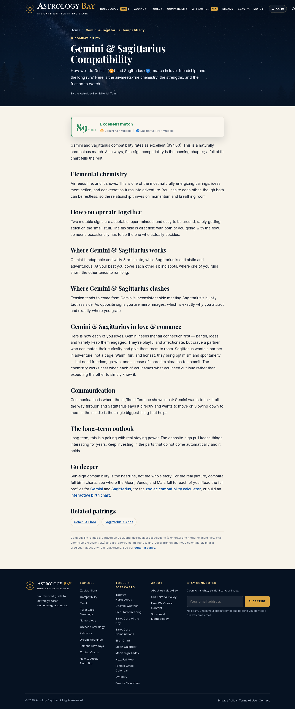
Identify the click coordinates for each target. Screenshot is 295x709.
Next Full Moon (125, 659)
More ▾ (258, 8)
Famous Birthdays (92, 646)
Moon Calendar (126, 646)
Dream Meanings (91, 639)
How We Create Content (162, 605)
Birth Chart (123, 640)
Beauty (243, 8)
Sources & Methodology (160, 616)
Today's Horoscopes (124, 597)
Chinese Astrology (92, 627)
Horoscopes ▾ (114, 8)
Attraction (204, 8)
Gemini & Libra (85, 522)
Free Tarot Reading (128, 612)
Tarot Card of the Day (127, 621)
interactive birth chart (90, 495)
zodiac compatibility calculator (173, 489)
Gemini (96, 489)
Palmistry (86, 633)
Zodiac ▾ (140, 8)
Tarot (83, 603)
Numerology (88, 620)
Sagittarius (121, 489)
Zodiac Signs (89, 590)
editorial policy (144, 547)
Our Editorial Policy (163, 597)
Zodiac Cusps (89, 652)
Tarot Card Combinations (125, 632)
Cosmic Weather (127, 605)
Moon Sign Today (127, 653)
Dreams (227, 8)
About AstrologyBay (164, 590)
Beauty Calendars (128, 683)
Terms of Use (248, 700)
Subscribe (257, 601)
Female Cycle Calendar (125, 668)
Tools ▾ (156, 8)
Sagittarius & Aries (119, 522)
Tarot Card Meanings (87, 612)
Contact (264, 700)
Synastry (121, 676)
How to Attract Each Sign (89, 661)
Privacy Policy (227, 700)
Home (75, 30)
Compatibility (177, 8)
